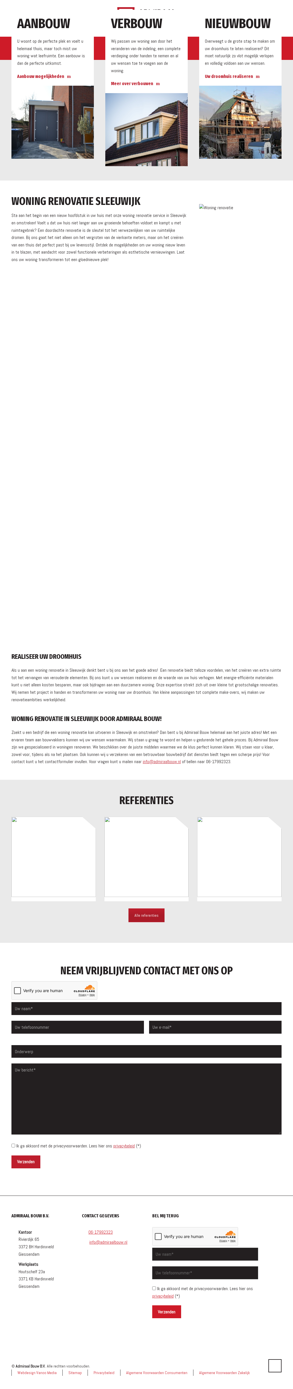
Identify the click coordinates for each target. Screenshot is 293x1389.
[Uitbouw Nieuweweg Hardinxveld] (53, 859)
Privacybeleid (104, 1372)
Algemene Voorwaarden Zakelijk (224, 1372)
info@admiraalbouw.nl (162, 762)
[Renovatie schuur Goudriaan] (146, 859)
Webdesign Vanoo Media (37, 1372)
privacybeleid (124, 1146)
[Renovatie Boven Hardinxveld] (239, 859)
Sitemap (75, 1372)
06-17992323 (100, 1232)
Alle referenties (146, 915)
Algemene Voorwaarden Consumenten (156, 1372)
